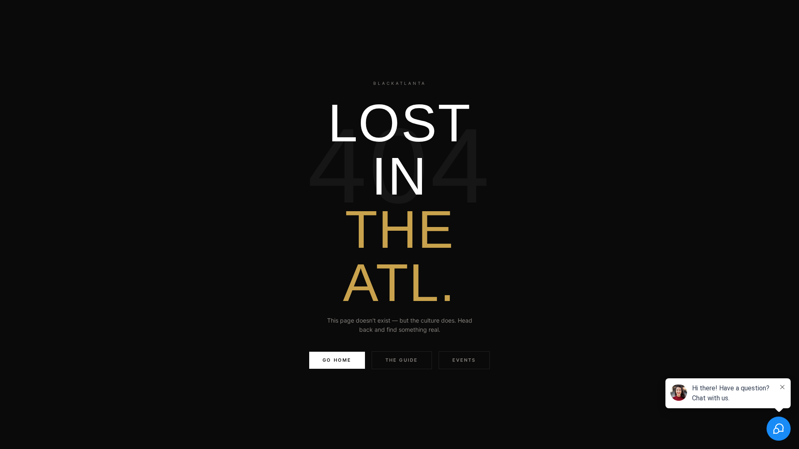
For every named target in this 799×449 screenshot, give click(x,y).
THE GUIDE (401, 360)
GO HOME (337, 360)
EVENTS (464, 360)
